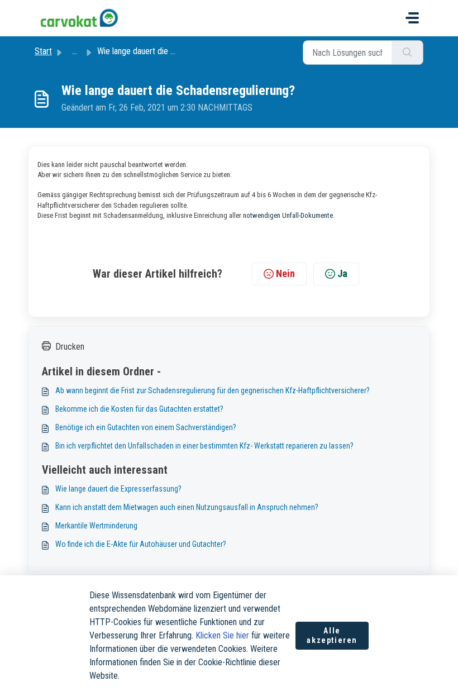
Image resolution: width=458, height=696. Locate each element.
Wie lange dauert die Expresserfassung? (118, 488)
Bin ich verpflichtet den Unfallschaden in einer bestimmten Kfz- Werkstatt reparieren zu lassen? (204, 445)
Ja (342, 273)
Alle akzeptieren (332, 635)
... (74, 51)
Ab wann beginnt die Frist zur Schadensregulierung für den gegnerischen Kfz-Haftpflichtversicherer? (212, 390)
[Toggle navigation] (412, 18)
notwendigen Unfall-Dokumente (288, 215)
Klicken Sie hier (222, 635)
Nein (285, 273)
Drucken (69, 346)
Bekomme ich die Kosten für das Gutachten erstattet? (139, 408)
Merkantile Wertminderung (96, 525)
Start (43, 51)
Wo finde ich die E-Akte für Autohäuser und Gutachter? (140, 544)
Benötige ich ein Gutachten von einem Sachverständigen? (145, 427)
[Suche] (407, 52)
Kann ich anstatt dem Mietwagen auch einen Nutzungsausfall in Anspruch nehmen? (186, 507)
